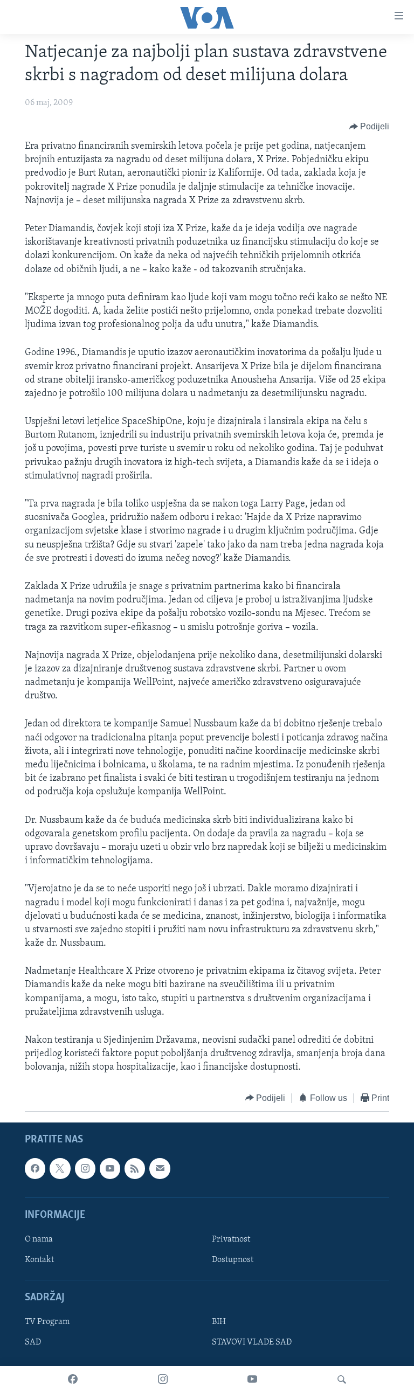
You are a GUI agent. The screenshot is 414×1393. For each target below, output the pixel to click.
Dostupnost (232, 1260)
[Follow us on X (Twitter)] (60, 1168)
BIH (219, 1322)
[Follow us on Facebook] (35, 1168)
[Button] (369, 127)
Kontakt (39, 1260)
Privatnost (231, 1239)
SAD (33, 1343)
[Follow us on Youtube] (110, 1168)
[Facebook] (72, 1379)
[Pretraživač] (342, 1379)
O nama (39, 1239)
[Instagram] (163, 1379)
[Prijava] (159, 1168)
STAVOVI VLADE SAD (252, 1343)
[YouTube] (252, 1379)
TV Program (47, 1322)
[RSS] (135, 1168)
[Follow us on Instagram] (85, 1168)
